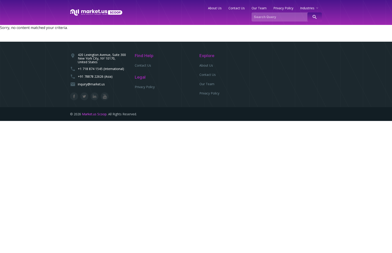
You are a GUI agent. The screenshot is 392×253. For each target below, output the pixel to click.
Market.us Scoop (94, 114)
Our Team (206, 84)
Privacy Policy (145, 87)
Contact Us (143, 65)
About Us (206, 65)
